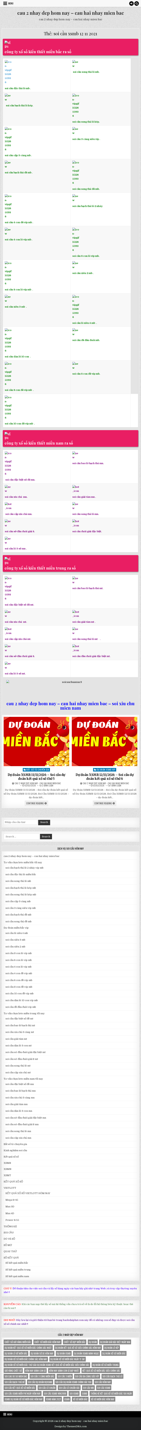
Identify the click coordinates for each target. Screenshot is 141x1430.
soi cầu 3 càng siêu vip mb (21, 908)
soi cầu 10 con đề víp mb (19, 423)
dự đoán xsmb (64, 1353)
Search (44, 822)
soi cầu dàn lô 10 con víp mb (22, 1000)
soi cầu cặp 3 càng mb (18, 155)
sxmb (84, 1393)
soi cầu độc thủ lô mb (17, 88)
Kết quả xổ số (11, 1156)
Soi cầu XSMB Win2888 (55, 1393)
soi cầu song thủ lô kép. (86, 121)
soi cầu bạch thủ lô (112, 1376)
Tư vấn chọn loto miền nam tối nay (23, 1078)
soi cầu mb (88, 1388)
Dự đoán (93, 1342)
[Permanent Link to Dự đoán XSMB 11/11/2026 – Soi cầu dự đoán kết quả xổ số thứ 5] (36, 741)
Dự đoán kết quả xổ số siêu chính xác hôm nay (78, 1348)
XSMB (7, 1163)
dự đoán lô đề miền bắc (16, 1353)
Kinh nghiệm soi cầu (15, 1150)
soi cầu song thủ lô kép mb (21, 894)
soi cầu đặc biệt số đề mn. (20, 479)
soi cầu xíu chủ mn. (16, 496)
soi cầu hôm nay (103, 1382)
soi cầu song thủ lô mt (85, 639)
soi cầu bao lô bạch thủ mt (20, 1025)
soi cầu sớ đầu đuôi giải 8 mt (22, 1059)
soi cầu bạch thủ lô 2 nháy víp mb (25, 867)
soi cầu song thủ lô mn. (85, 514)
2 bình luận (47, 785)
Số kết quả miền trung (18, 1269)
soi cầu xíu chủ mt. (16, 621)
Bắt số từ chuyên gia (37, 769)
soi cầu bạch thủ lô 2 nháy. (87, 206)
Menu (10, 3)
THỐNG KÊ (10, 1226)
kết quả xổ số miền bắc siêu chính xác (101, 1370)
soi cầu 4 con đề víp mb (18, 222)
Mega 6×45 (12, 1199)
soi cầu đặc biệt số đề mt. (19, 604)
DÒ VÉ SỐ (9, 1238)
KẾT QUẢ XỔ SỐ (13, 1181)
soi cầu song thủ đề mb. (86, 189)
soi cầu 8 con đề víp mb (86, 373)
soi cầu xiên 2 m (81, 273)
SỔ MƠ (8, 1245)
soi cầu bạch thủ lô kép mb (21, 888)
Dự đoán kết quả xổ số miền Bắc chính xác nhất (28, 1348)
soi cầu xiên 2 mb (15, 946)
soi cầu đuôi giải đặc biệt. (87, 531)
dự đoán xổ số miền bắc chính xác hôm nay (26, 1359)
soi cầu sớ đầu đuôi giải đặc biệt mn (26, 1117)
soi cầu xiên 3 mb (15, 306)
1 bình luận (115, 785)
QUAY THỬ (10, 1251)
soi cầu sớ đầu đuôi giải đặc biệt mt (26, 1052)
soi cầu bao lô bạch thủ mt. (87, 588)
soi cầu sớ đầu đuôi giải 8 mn (22, 1124)
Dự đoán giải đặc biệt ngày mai (115, 1342)
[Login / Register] (131, 3)
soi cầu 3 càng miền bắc (42, 1376)
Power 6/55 (12, 1220)
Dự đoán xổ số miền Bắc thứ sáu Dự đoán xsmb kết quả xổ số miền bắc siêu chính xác (47, 1365)
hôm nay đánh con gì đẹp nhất (64, 1370)
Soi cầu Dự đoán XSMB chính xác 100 (73, 1382)
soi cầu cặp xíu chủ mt (18, 1072)
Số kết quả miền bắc (17, 1262)
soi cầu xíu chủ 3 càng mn (20, 1097)
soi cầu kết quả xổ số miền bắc (20, 1388)
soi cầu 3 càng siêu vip (85, 139)
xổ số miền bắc (80, 1399)
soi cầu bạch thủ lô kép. (19, 105)
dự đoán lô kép (111, 1348)
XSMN (7, 1169)
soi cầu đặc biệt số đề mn (20, 1084)
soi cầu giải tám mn (83, 496)
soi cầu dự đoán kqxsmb (40, 1382)
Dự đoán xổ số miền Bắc (114, 1353)
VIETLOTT (10, 1187)
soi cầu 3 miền (65, 1376)
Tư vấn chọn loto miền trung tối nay (24, 1013)
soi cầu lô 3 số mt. (15, 673)
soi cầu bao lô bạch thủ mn (21, 1090)
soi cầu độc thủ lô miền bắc (21, 874)
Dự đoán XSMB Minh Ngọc (86, 1353)
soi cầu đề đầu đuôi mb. (86, 340)
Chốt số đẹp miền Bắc (74, 1342)
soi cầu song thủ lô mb (18, 881)
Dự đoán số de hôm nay (42, 1353)
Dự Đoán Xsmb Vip (106, 769)
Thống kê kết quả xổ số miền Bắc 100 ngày (111, 1393)
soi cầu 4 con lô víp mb (18, 239)
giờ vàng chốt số (13, 1370)
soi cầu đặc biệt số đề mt (19, 1018)
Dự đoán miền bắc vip (16, 927)
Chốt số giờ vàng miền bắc (18, 1342)
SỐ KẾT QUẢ (11, 1257)
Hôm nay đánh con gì (35, 1370)
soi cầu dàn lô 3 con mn (19, 1111)
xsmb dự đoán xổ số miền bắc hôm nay (24, 1399)
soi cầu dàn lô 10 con (17, 356)
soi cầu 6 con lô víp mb (19, 960)
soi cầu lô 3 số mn (15, 548)
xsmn (67, 1399)
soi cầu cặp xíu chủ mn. (18, 514)
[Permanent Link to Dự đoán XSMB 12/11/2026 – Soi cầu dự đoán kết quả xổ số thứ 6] (104, 741)
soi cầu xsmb (103, 1388)
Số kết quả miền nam (17, 1276)
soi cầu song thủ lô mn (18, 1131)
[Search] (136, 3)
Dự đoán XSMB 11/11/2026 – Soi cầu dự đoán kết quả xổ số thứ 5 (36, 777)
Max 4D (10, 1213)
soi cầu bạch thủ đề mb (18, 172)
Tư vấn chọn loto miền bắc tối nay (23, 862)
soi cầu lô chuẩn (47, 1388)
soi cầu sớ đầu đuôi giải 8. (20, 531)
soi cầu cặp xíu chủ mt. (18, 639)
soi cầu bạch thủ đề (15, 1382)
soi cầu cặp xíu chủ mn (18, 1137)
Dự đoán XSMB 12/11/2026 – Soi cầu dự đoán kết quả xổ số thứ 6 (104, 777)
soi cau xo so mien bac (16, 1376)
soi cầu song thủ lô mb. (86, 72)
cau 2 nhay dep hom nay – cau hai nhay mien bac (70, 13)
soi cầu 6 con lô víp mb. (85, 256)
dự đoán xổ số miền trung (106, 1365)
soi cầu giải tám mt (83, 621)
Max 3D (10, 1206)
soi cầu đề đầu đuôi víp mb (21, 1007)
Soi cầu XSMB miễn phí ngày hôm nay (23, 1393)
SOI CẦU (9, 1232)
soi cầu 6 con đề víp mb (18, 390)
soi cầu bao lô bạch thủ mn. (88, 463)
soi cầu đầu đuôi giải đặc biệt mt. (91, 656)
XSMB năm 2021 (53, 1399)
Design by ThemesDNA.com (71, 1426)
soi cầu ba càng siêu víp (87, 1376)
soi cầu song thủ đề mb (19, 921)
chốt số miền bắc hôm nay (47, 1342)
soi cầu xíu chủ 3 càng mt (20, 1032)
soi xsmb (74, 1393)
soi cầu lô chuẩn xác (69, 1388)
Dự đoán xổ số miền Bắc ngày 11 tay (67, 1359)
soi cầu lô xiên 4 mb (83, 323)
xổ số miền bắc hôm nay (102, 1399)
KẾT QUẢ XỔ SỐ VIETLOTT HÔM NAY (28, 1193)
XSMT (7, 1175)
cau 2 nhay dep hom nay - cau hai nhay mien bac (38, 783)
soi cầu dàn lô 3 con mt (19, 1045)
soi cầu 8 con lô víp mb (18, 289)
